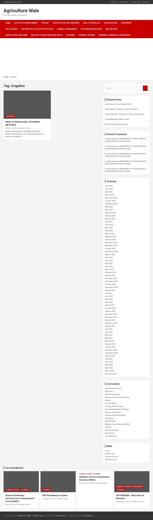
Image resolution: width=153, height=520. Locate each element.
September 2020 (111, 353)
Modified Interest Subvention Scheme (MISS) (94, 478)
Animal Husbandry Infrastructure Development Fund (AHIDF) (19, 498)
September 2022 (111, 287)
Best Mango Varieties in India (116, 124)
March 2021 (109, 341)
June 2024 (109, 225)
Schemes (70, 35)
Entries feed (109, 454)
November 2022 (111, 281)
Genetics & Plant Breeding (66, 23)
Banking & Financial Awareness (114, 35)
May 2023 (108, 263)
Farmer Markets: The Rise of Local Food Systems (124, 114)
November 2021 (111, 317)
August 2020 (110, 356)
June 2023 (109, 260)
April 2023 (109, 266)
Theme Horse (60, 516)
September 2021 (111, 323)
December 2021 (111, 314)
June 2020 (109, 362)
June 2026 (109, 189)
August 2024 (110, 219)
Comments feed (111, 457)
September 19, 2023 (87, 483)
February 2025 (110, 213)
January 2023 (110, 275)
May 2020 (108, 365)
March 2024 (109, 234)
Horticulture (110, 23)
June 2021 (109, 332)
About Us (146, 2)
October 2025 (110, 201)
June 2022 (109, 296)
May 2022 (108, 299)
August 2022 (110, 290)
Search (145, 88)
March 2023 (109, 269)
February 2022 (110, 308)
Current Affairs (87, 35)
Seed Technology (91, 23)
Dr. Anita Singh (110, 139)
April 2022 (109, 302)
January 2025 (110, 216)
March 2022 (109, 305)
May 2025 (108, 207)
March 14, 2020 (11, 128)
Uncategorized (110, 436)
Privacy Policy (135, 2)
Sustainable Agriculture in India (117, 119)
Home (8, 23)
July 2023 (108, 257)
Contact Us (114, 2)
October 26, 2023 (48, 499)
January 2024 (110, 240)
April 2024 (109, 231)
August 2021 (110, 326)
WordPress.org (111, 460)
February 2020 (110, 374)
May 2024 (108, 228)
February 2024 (110, 237)
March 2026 (109, 195)
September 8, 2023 (123, 502)
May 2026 (108, 192)
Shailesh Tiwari (24, 128)
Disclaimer (124, 2)
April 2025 (109, 210)
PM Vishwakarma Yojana (54, 495)
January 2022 (110, 311)
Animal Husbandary (67, 29)
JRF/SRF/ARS (111, 29)
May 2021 (108, 335)
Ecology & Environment (26, 23)
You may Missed (14, 467)
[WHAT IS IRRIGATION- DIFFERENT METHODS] (27, 104)
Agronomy (126, 23)
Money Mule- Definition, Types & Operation (121, 109)
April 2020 (109, 368)
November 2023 (111, 245)
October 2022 (110, 284)
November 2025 (111, 198)
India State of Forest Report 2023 (118, 104)
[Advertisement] (76, 58)
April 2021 (109, 338)
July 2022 (108, 293)
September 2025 (111, 204)
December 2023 (111, 243)
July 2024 (108, 222)
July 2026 (108, 186)
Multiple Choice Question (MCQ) (47, 35)
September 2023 (111, 251)
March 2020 (109, 371)
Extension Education (91, 29)
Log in (107, 451)
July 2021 (108, 329)
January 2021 (110, 347)
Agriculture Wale (21, 10)
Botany (45, 23)
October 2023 (110, 248)
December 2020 (111, 350)
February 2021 (110, 344)
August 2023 (110, 254)
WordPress (88, 516)
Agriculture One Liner (16, 35)
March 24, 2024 (11, 504)
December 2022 (111, 278)
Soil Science (11, 29)
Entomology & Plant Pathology (37, 29)
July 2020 (108, 359)
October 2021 (110, 320)
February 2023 (110, 272)
